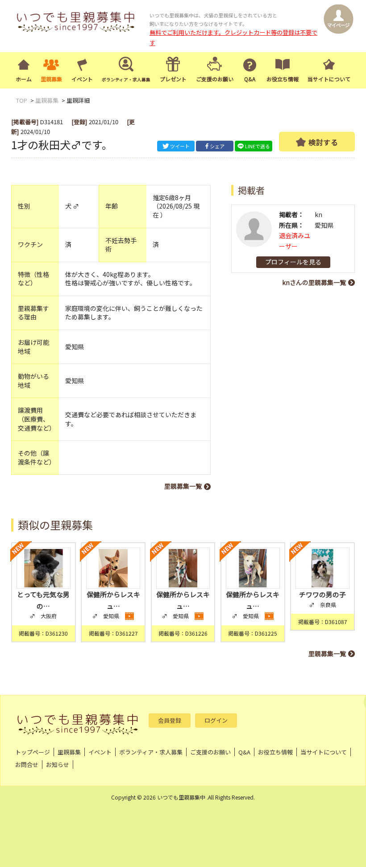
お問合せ (26, 764)
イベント (82, 79)
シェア (217, 146)
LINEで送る (257, 146)
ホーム (24, 79)
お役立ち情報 (282, 79)
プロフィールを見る (293, 261)
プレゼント (173, 79)
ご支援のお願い (214, 79)
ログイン (216, 720)
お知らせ (57, 764)
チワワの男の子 (322, 594)
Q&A (249, 79)
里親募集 (51, 79)
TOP (21, 100)
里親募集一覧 (183, 486)
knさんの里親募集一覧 (314, 282)
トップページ (32, 752)
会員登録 (169, 720)
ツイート (180, 146)
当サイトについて (329, 79)
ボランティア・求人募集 (151, 752)
